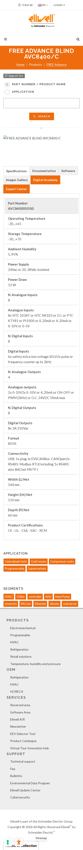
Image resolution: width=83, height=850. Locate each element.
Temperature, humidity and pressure (35, 664)
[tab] (16, 170)
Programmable (14, 568)
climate (54, 603)
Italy (25, 5)
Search (43, 116)
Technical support (22, 761)
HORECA (16, 691)
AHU (48, 596)
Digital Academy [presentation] (45, 180)
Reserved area (20, 705)
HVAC (9, 596)
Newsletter (18, 726)
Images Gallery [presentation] (17, 180)
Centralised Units (16, 561)
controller (35, 596)
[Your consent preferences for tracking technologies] (8, 842)
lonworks (11, 603)
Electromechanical (22, 628)
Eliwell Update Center (25, 790)
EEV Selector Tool (22, 734)
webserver (70, 603)
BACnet (26, 603)
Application (23, 91)
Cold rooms (38, 561)
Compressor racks (62, 561)
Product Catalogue (23, 741)
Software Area (20, 712)
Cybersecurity (20, 797)
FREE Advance (57, 64)
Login (58, 5)
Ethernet (40, 603)
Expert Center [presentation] (16, 189)
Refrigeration (19, 649)
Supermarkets (37, 568)
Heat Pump (62, 596)
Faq (12, 769)
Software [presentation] (68, 171)
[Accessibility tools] (19, 842)
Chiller (21, 596)
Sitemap (41, 838)
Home (20, 64)
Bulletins (16, 776)
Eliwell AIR (17, 719)
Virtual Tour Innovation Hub (29, 748)
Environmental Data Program (30, 783)
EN (43, 5)
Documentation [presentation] (44, 171)
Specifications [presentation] (16, 171)
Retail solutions (21, 656)
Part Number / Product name (39, 84)
